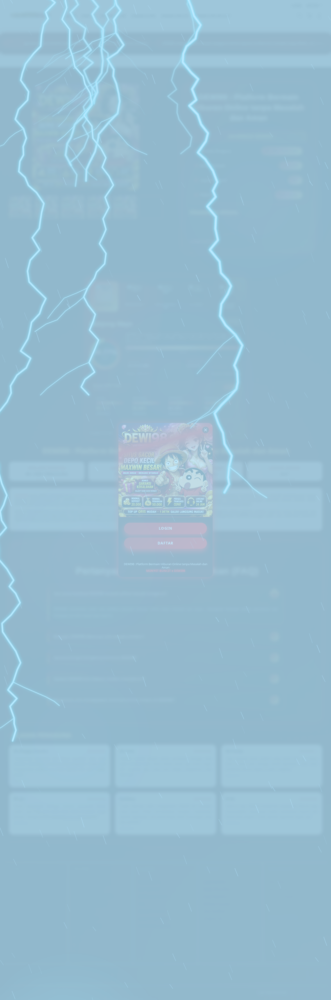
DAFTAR (166, 543)
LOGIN (165, 528)
